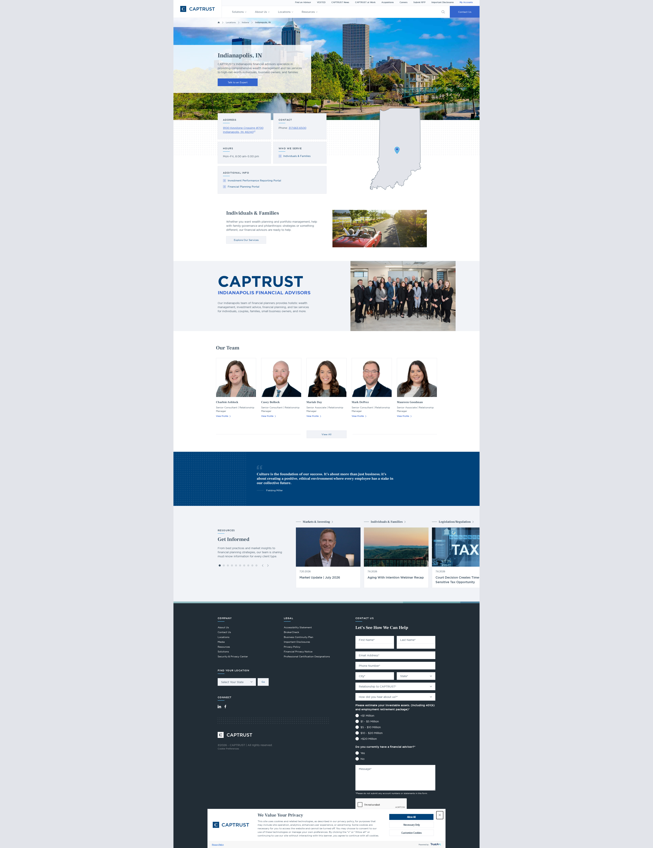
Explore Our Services (246, 240)
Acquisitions (387, 2)
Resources (308, 11)
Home (219, 22)
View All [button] (326, 434)
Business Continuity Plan (298, 637)
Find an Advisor (303, 2)
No (362, 759)
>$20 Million (369, 738)
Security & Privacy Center (233, 656)
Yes (363, 753)
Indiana (245, 22)
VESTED (321, 2)
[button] (439, 815)
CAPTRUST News (340, 2)
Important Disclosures (442, 2)
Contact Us (464, 11)
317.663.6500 (297, 128)
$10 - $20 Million (372, 733)
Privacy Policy (218, 844)
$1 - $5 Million (370, 721)
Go (263, 681)
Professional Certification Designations (307, 657)
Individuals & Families (297, 156)
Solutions (238, 11)
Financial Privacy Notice (298, 651)
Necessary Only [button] (411, 824)
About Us (261, 11)
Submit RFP (419, 2)
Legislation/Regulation (455, 522)
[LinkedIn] (219, 706)
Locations (284, 11)
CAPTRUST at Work (365, 2)
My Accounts (466, 2)
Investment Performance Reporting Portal (254, 180)
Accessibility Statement (298, 627)
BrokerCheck (291, 632)
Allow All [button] (411, 817)
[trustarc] (435, 844)
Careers (403, 2)
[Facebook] (225, 706)
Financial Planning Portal (243, 186)
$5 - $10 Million (371, 727)
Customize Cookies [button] (411, 832)
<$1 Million (367, 715)
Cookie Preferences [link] (228, 748)
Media (221, 641)
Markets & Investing (316, 522)
